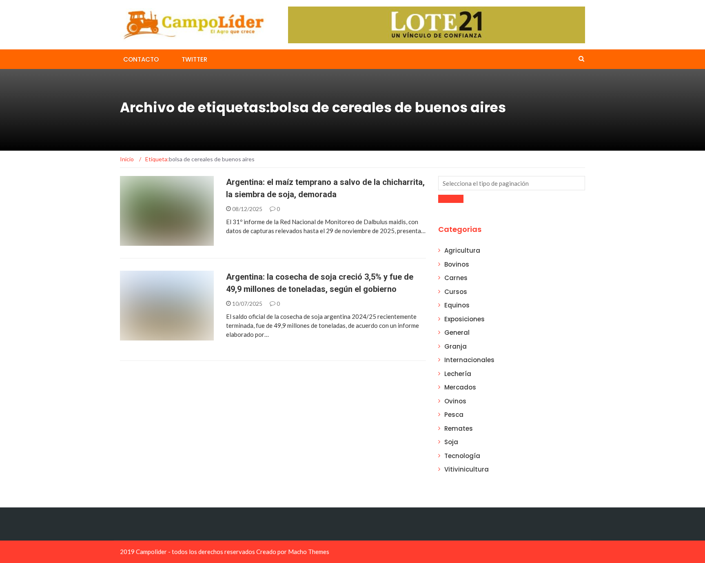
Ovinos (455, 401)
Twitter (194, 59)
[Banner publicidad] (436, 24)
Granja (455, 346)
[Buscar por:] (511, 183)
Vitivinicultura (466, 469)
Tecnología (462, 456)
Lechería (457, 373)
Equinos (457, 305)
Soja (451, 442)
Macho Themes (308, 551)
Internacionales (469, 360)
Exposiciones (464, 319)
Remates (458, 428)
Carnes (456, 278)
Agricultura (462, 250)
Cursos (455, 291)
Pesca (453, 414)
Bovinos (456, 264)
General (142, 241)
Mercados (460, 387)
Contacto (141, 59)
